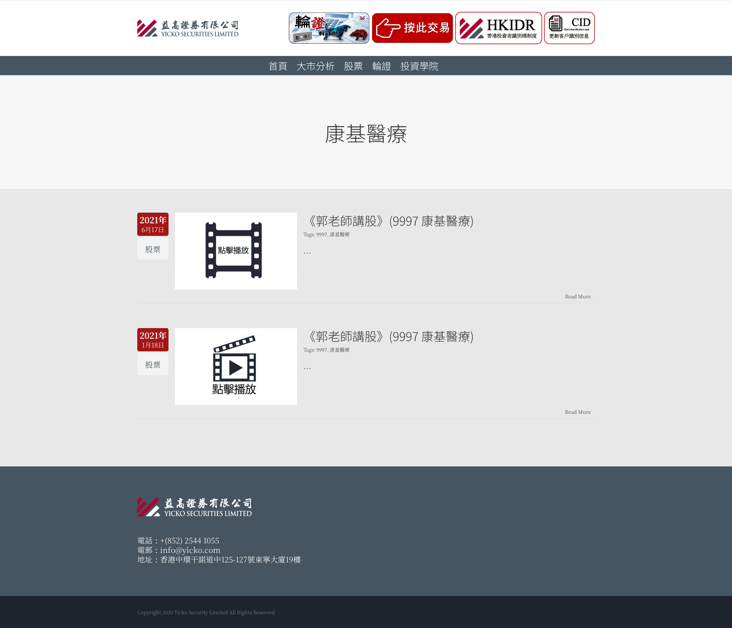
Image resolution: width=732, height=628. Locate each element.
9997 (321, 234)
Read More (578, 296)
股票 (153, 249)
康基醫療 (340, 234)
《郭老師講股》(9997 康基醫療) (388, 220)
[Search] (451, 65)
